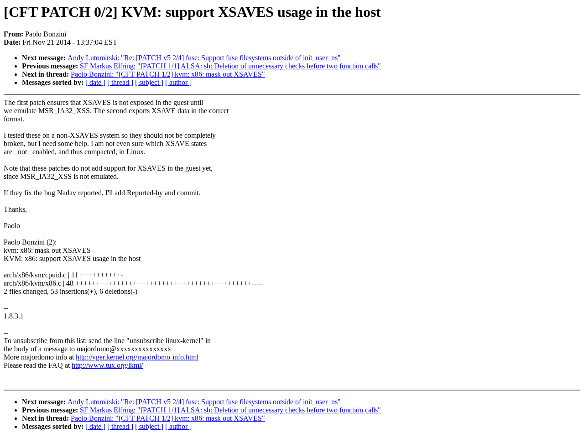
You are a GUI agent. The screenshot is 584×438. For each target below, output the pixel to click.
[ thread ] (120, 82)
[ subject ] (149, 82)
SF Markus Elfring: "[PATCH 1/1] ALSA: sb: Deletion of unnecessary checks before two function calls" (230, 66)
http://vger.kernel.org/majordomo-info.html (137, 357)
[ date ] (95, 82)
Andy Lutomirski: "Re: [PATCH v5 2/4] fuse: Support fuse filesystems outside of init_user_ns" (204, 58)
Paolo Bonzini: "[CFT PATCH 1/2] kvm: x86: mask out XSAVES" (168, 74)
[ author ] (178, 82)
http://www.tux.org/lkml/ (107, 365)
